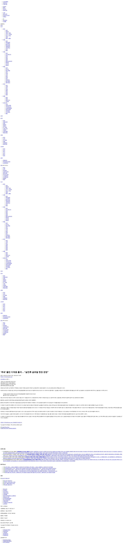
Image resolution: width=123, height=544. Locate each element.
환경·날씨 (8, 45)
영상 (2, 165)
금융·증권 (5, 122)
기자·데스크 (8, 106)
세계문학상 (5, 531)
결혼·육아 (8, 82)
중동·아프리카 (9, 61)
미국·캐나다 (8, 54)
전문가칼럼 (8, 109)
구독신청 (5, 4)
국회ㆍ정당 (8, 33)
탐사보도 (5, 20)
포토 (2, 157)
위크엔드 (8, 80)
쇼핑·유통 (5, 131)
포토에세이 (5, 163)
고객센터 (5, 503)
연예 (2, 135)
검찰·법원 (8, 42)
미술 (7, 73)
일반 (7, 30)
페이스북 (5, 14)
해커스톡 (5, 173)
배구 (4, 154)
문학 (7, 77)
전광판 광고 (5, 493)
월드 (7, 113)
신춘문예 (5, 532)
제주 (7, 94)
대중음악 (5, 142)
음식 (7, 78)
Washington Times (7, 539)
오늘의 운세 (5, 171)
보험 (4, 123)
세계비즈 (5, 3)
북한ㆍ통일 (8, 38)
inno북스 (5, 170)
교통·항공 (8, 46)
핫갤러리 (5, 160)
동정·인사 (8, 100)
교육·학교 (8, 47)
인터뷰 (7, 101)
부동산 (4, 126)
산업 (4, 283)
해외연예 (5, 144)
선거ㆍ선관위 (9, 34)
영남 (7, 92)
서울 (7, 86)
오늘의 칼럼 (8, 105)
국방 (7, 37)
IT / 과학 (5, 127)
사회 (4, 39)
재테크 (4, 124)
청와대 (7, 31)
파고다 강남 (5, 174)
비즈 (2, 118)
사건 (7, 49)
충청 (7, 90)
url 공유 (7, 379)
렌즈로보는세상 (6, 161)
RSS (4, 7)
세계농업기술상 (6, 529)
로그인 (4, 9)
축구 (4, 151)
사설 (7, 104)
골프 (4, 155)
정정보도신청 (6, 497)
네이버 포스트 (6, 15)
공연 (7, 71)
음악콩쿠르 (5, 533)
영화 (4, 141)
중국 (7, 55)
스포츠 (2, 146)
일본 (7, 57)
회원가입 (5, 10)
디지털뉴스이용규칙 (7, 502)
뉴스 (2, 26)
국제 (4, 51)
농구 (4, 152)
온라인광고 (5, 491)
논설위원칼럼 (9, 108)
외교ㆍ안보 (8, 35)
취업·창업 (5, 132)
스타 (4, 138)
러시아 (7, 63)
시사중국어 (5, 177)
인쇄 (2, 379)
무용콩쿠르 (5, 535)
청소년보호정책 (6, 499)
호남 (7, 93)
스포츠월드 (5, 1)
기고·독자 (8, 112)
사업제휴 (5, 494)
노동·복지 (8, 43)
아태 (7, 58)
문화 (4, 66)
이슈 (2, 115)
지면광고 (5, 490)
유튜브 (4, 16)
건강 (7, 74)
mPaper (4, 6)
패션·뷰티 (8, 81)
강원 (7, 89)
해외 (7, 50)
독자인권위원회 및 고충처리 (9, 495)
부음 (7, 98)
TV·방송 (5, 140)
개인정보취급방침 (7, 498)
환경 (4, 167)
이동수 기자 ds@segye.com (6, 376)
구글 (4, 12)
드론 (4, 169)
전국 (4, 84)
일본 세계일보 (6, 542)
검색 (2, 25)
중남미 (7, 65)
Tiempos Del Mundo (7, 541)
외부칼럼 (8, 110)
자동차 (4, 130)
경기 (7, 88)
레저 (7, 75)
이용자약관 (5, 501)
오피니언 (5, 102)
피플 (4, 96)
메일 (4, 379)
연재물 (4, 21)
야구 (4, 150)
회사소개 (5, 489)
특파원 (7, 62)
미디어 (7, 69)
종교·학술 (8, 70)
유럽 (7, 59)
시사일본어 (5, 175)
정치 (4, 29)
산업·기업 (5, 128)
